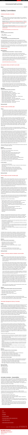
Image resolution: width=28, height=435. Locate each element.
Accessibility (4, 414)
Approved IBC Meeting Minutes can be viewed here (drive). (10, 29)
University (6, 430)
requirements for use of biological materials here (16, 21)
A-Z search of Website (5, 416)
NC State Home (3, 0)
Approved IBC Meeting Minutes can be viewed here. (9, 61)
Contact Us (4, 412)
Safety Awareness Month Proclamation (8, 422)
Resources (18, 0)
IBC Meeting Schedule (4, 48)
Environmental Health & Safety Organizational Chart (9, 418)
